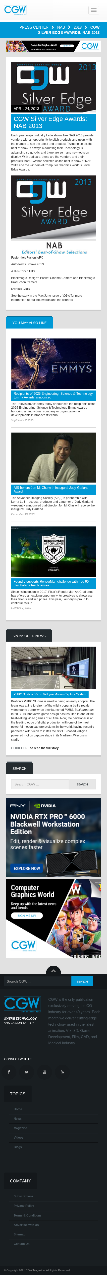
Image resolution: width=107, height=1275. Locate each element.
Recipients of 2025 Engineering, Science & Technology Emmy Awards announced (53, 395)
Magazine (20, 1128)
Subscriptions (23, 1196)
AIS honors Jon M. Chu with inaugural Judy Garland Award (51, 489)
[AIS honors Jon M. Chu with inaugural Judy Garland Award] (53, 458)
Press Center (34, 27)
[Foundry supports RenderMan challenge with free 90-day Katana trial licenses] (53, 551)
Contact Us (22, 1244)
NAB (61, 27)
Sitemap (19, 1234)
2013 (78, 27)
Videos (18, 1137)
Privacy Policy (24, 1206)
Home (18, 1109)
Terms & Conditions (28, 1215)
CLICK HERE (20, 748)
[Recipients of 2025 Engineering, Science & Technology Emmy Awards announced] (53, 363)
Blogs (18, 1147)
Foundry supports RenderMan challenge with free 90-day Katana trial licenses (52, 583)
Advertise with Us (26, 1225)
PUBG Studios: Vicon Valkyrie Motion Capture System (50, 694)
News (18, 1118)
